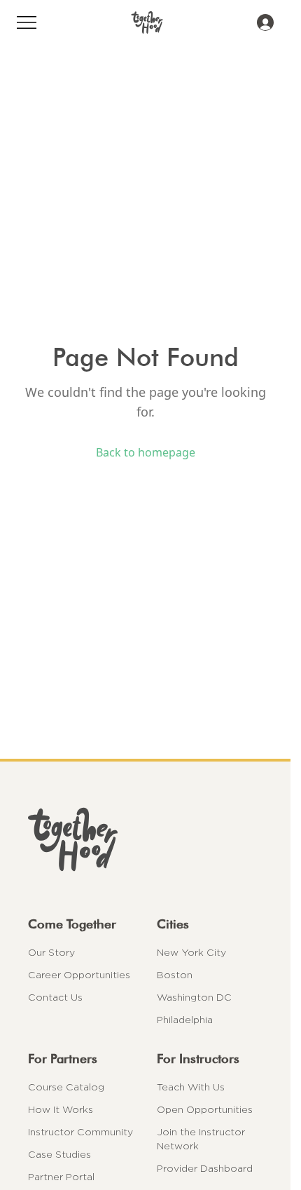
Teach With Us (191, 1087)
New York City (191, 952)
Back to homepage (145, 452)
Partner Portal (61, 1176)
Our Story (51, 952)
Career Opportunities (79, 974)
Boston (174, 974)
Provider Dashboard (205, 1168)
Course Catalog (66, 1087)
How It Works (60, 1109)
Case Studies (59, 1154)
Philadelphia (185, 1019)
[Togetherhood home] (145, 839)
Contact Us (55, 997)
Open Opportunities (205, 1109)
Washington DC (194, 997)
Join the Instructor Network (201, 1138)
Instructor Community (80, 1131)
